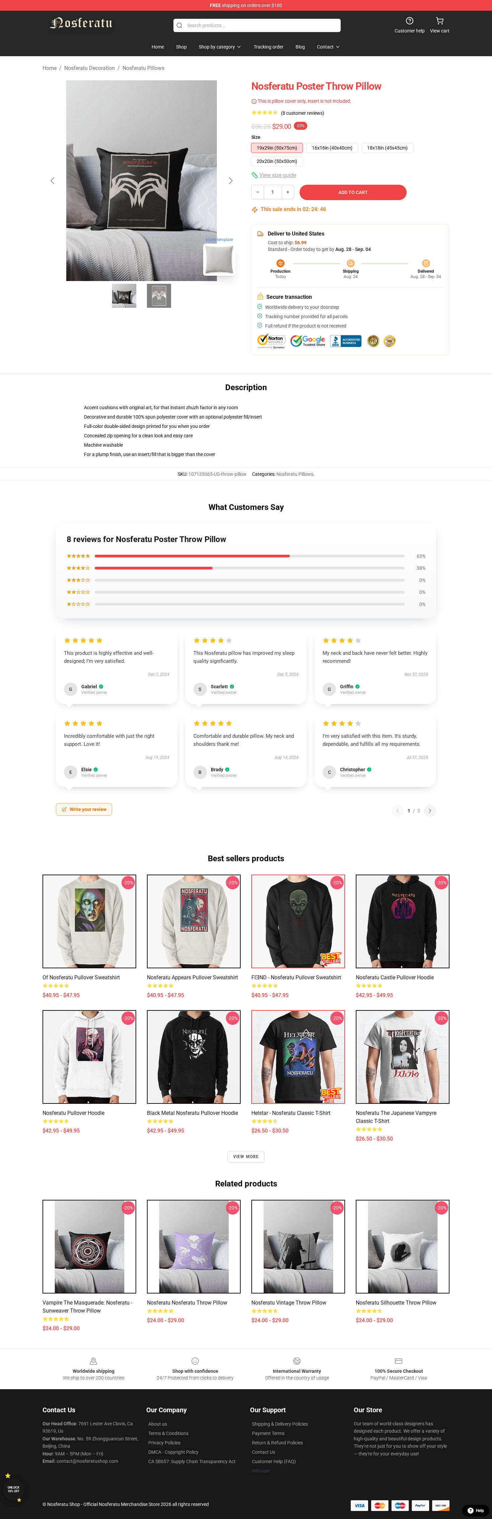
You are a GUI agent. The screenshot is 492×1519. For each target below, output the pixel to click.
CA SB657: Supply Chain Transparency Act (192, 1461)
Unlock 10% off (13, 1489)
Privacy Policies (164, 1442)
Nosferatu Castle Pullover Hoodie (395, 977)
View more (246, 1156)
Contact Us (263, 1452)
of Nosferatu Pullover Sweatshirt (81, 977)
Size (255, 137)
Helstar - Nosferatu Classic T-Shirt (290, 1113)
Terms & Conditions (168, 1433)
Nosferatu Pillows (143, 68)
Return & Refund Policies (277, 1442)
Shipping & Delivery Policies (280, 1424)
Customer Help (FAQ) (274, 1461)
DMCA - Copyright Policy (173, 1452)
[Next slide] (230, 181)
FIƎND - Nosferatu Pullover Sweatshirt (296, 977)
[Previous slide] (53, 181)
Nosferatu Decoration (89, 68)
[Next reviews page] (430, 811)
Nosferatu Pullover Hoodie (73, 1113)
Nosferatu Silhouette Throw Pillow (396, 1303)
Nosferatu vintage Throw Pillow (288, 1303)
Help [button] (480, 1510)
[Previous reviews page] (398, 811)
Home (50, 68)
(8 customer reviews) (302, 113)
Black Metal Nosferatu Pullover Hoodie (192, 1113)
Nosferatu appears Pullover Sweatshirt (192, 977)
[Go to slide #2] (159, 296)
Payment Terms (268, 1433)
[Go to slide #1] (124, 296)
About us (157, 1424)
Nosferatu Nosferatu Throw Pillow (187, 1303)
